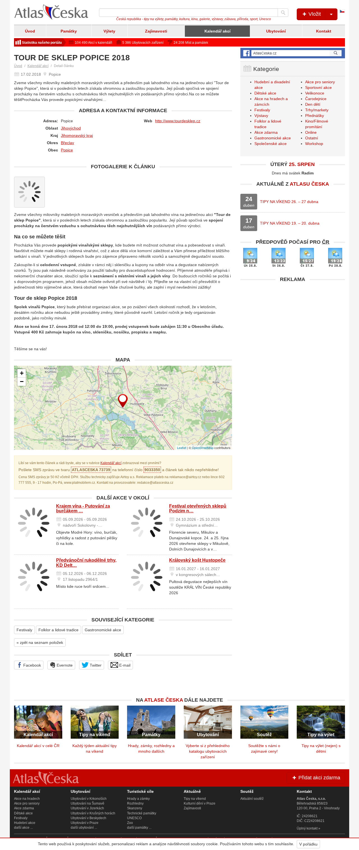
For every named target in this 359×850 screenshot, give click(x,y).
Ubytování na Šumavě (87, 803)
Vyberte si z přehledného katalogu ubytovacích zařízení (208, 751)
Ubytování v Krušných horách (93, 813)
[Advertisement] (292, 324)
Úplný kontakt (307, 828)
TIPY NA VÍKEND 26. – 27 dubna (289, 201)
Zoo (130, 823)
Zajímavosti (156, 31)
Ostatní (311, 138)
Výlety (109, 31)
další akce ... (23, 828)
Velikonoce (314, 93)
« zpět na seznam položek (40, 642)
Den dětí (312, 104)
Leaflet (181, 447)
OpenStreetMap (202, 447)
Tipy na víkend (195, 799)
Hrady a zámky (138, 799)
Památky (69, 31)
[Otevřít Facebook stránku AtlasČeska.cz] (292, 53)
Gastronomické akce (103, 630)
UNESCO (134, 818)
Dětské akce (265, 93)
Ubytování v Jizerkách (87, 808)
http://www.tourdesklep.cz (177, 121)
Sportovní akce (318, 87)
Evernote (64, 665)
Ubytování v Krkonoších (89, 799)
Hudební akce (24, 823)
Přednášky (314, 115)
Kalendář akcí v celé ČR (38, 745)
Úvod (30, 31)
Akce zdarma (266, 132)
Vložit (314, 14)
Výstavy (261, 115)
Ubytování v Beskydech (88, 818)
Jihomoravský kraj (77, 135)
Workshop (314, 143)
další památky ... (139, 828)
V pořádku (308, 844)
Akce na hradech (27, 799)
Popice (67, 150)
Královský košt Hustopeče (197, 560)
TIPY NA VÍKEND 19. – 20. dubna (289, 223)
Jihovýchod (71, 128)
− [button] (22, 381)
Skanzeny (134, 808)
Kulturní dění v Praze (199, 803)
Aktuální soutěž (252, 799)
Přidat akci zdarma (318, 777)
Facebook (31, 665)
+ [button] (22, 373)
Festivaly (24, 630)
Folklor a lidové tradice (58, 630)
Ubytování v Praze (84, 823)
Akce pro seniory (320, 82)
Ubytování (276, 31)
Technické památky (141, 813)
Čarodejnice (315, 98)
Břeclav (67, 142)
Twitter (95, 665)
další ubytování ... (84, 828)
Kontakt (323, 31)
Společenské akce (270, 143)
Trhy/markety (316, 110)
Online (311, 132)
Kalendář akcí (217, 31)
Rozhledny (135, 803)
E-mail (124, 665)
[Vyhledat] (283, 12)
